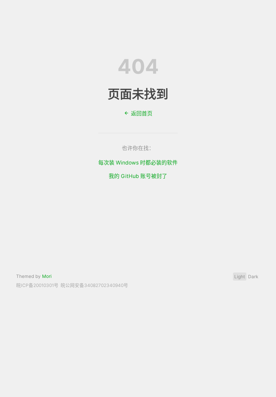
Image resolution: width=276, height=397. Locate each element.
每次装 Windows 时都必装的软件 (138, 162)
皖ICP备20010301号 (37, 285)
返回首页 (141, 113)
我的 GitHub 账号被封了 (138, 176)
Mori (46, 276)
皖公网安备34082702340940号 (94, 285)
